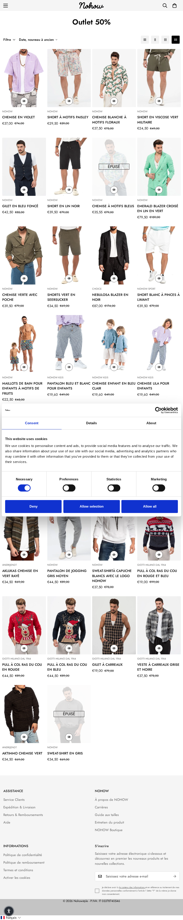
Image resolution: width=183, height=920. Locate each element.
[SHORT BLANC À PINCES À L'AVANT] (159, 255)
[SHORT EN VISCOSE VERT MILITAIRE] (159, 78)
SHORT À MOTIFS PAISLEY (67, 117)
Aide (6, 822)
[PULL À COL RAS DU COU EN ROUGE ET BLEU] (159, 531)
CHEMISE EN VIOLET (18, 117)
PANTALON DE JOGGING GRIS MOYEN (67, 573)
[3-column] (165, 40)
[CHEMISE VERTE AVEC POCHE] (24, 255)
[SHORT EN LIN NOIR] (69, 167)
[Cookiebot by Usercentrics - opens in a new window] (158, 410)
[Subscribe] (175, 876)
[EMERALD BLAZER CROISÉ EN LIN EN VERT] (159, 167)
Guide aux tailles (107, 814)
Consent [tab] (31, 423)
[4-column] (176, 40)
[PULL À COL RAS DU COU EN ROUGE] (24, 625)
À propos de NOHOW (111, 799)
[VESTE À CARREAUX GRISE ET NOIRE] (159, 625)
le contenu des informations (132, 887)
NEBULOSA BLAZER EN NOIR (110, 297)
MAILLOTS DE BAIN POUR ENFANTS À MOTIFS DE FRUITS (22, 388)
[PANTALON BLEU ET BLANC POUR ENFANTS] (69, 344)
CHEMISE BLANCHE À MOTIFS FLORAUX (109, 120)
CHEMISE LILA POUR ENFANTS (153, 386)
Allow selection (92, 506)
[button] (174, 5)
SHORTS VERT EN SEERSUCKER (61, 297)
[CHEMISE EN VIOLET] (24, 78)
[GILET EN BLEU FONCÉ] (24, 167)
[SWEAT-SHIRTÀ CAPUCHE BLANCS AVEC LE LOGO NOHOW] (114, 531)
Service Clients (14, 799)
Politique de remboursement (23, 862)
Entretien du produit (109, 822)
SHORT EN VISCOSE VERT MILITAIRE (157, 120)
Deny (33, 506)
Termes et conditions (18, 870)
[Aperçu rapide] (24, 101)
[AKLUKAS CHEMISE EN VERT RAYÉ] (24, 531)
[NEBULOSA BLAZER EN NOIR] (114, 255)
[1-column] (145, 40)
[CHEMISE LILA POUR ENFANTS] (159, 344)
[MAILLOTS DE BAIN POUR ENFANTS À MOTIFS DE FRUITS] (24, 344)
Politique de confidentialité (22, 854)
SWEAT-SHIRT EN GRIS (65, 753)
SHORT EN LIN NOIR (63, 206)
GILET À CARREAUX (107, 664)
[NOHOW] (91, 5)
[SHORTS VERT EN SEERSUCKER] (69, 255)
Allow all (149, 506)
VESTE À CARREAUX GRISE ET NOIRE (158, 667)
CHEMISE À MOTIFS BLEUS (113, 206)
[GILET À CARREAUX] (114, 625)
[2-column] (155, 40)
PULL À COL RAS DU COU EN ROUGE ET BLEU (157, 573)
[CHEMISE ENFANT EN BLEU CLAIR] (114, 344)
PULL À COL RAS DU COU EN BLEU (67, 667)
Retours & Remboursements (23, 814)
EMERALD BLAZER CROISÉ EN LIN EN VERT (157, 209)
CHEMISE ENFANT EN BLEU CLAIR (113, 386)
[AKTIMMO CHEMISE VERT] (24, 714)
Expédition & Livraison (19, 807)
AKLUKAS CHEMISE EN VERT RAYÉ (20, 573)
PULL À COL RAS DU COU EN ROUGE (22, 667)
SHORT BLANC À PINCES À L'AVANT (158, 297)
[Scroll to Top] (174, 896)
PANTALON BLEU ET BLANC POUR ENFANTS (68, 386)
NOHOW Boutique (109, 830)
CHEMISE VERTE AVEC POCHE (19, 297)
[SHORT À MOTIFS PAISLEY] (69, 78)
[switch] (69, 488)
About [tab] (151, 423)
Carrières (101, 807)
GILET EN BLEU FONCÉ (20, 206)
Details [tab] (91, 423)
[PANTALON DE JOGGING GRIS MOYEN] (69, 531)
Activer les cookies (16, 877)
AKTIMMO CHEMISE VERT (22, 753)
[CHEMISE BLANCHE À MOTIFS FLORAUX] (114, 78)
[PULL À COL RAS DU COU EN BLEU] (69, 625)
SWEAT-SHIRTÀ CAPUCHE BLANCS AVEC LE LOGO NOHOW (112, 575)
